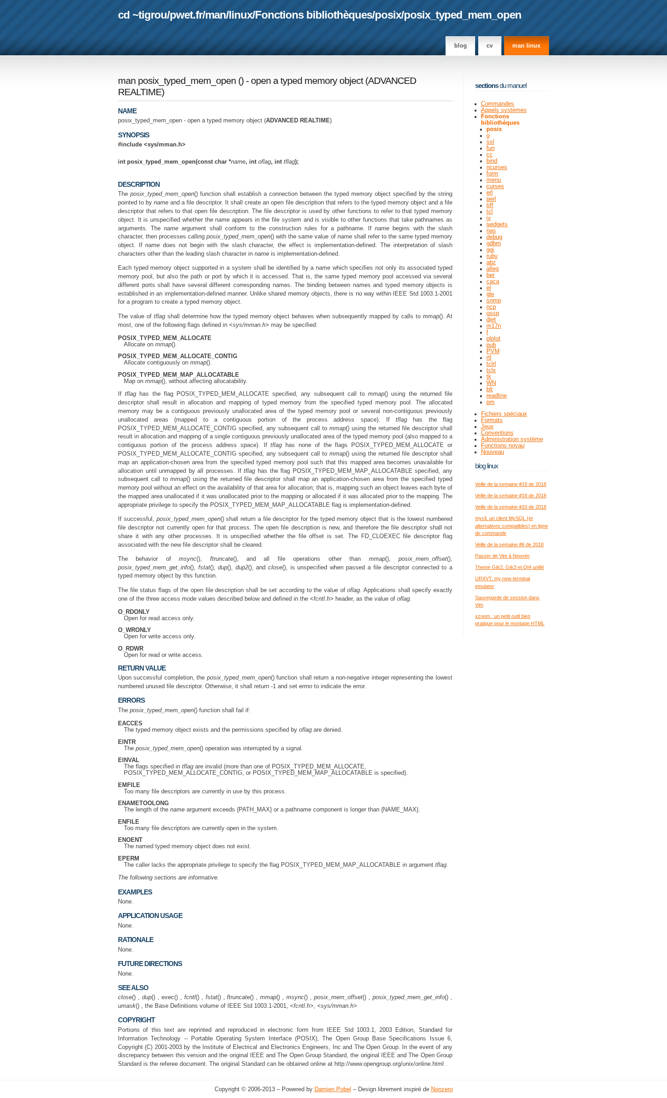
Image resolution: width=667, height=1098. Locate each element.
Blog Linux (486, 466)
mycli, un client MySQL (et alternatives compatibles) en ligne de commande (511, 525)
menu (493, 180)
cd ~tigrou (142, 15)
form (492, 173)
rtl (488, 358)
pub (491, 345)
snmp (493, 300)
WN (491, 383)
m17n (493, 326)
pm (490, 402)
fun (490, 148)
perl (491, 199)
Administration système (512, 439)
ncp (491, 307)
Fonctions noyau (503, 445)
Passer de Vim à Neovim (502, 556)
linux (240, 15)
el (488, 288)
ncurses (496, 167)
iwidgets (497, 224)
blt (489, 389)
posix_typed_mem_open (462, 15)
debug (494, 237)
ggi (490, 250)
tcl (489, 212)
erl (489, 192)
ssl (490, 142)
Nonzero (442, 1089)
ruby (492, 256)
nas (491, 231)
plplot (493, 338)
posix (388, 15)
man (215, 15)
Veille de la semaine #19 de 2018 (510, 484)
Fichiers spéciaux (504, 414)
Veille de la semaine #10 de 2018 (510, 507)
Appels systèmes (504, 110)
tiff (489, 205)
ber (490, 275)
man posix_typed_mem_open (177, 80)
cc (489, 154)
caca (492, 281)
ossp (492, 313)
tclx (491, 370)
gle (490, 294)
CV (489, 46)
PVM (493, 351)
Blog (460, 46)
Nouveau (492, 452)
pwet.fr (186, 15)
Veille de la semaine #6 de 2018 (509, 544)
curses (495, 186)
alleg (492, 269)
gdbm (493, 243)
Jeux (487, 426)
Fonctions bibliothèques (313, 15)
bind (491, 161)
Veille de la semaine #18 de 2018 (510, 495)
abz (491, 262)
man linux (526, 46)
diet (491, 319)
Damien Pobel (332, 1089)
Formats (492, 420)
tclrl (491, 364)
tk (488, 377)
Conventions (497, 433)
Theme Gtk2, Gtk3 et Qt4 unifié (509, 567)
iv (488, 218)
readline (496, 396)
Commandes (497, 104)
